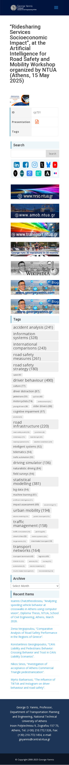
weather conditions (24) (43, 442)
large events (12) (19, 541)
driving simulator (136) (32, 462)
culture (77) (19, 386)
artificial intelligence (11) (23, 500)
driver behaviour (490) (33, 380)
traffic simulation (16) (21, 531)
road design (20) (36, 437)
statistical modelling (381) (27, 481)
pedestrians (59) (20, 396)
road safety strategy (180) (25, 366)
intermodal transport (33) (41, 541)
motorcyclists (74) (22, 401)
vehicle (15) (33, 561)
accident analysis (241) (33, 327)
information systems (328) (25, 335)
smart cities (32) (19, 536)
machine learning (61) (24, 494)
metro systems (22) (39, 536)
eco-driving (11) (50, 505)
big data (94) (21, 489)
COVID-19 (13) (18, 561)
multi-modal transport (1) (23, 571)
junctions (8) (39, 432)
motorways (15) (19, 437)
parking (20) (40, 531)
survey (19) (47, 561)
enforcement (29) (44, 401)
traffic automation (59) (23, 457)
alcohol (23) (17, 417)
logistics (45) (44, 556)
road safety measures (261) (27, 356)
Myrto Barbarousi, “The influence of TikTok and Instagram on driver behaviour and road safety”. (33, 683)
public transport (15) (41, 516)
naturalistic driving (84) (27, 468)
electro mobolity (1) (37, 566)
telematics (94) (22, 452)
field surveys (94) (23, 473)
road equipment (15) (21, 442)
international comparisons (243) (29, 346)
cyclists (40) (37, 396)
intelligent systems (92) (27, 446)
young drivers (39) (20, 406)
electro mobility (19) (20, 516)
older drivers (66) (42, 406)
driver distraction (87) (26, 391)
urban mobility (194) (31, 510)
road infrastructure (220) (31, 424)
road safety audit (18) (21, 432)
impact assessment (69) (26, 504)
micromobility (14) (46, 571)
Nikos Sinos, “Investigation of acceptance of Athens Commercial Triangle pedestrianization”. (32, 668)
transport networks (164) (26, 548)
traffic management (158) (30, 523)
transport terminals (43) (23, 556)
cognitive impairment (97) (29, 411)
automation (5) (19, 566)
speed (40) (17, 375)
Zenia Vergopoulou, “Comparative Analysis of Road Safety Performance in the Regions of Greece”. (34, 633)
